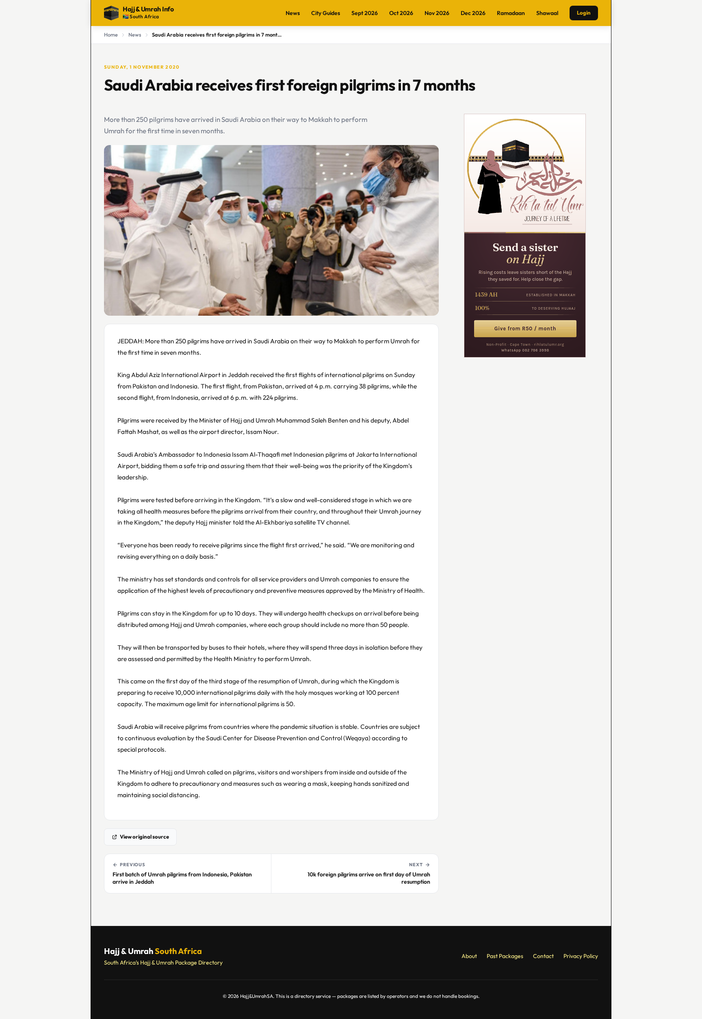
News (293, 13)
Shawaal (547, 13)
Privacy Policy (580, 956)
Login (584, 12)
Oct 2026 (401, 13)
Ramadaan (511, 13)
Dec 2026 (473, 13)
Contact (543, 956)
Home (111, 34)
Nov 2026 (437, 13)
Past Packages (505, 956)
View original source (144, 836)
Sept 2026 (364, 13)
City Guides (325, 13)
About (469, 956)
